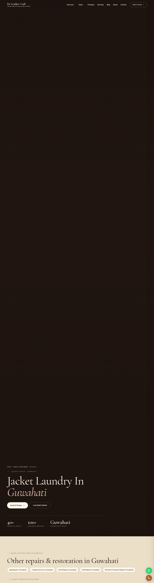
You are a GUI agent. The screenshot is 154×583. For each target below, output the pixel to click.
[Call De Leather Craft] (149, 578)
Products (91, 5)
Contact (123, 5)
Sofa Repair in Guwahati (90, 570)
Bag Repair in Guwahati (17, 570)
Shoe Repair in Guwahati (67, 570)
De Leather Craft (19, 5)
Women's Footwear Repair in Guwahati (119, 570)
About (115, 5)
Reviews (100, 5)
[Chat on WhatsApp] (149, 570)
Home (9, 467)
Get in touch (137, 5)
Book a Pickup (16, 505)
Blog (108, 5)
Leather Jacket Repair (20, 467)
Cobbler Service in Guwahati (42, 570)
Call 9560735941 (40, 505)
